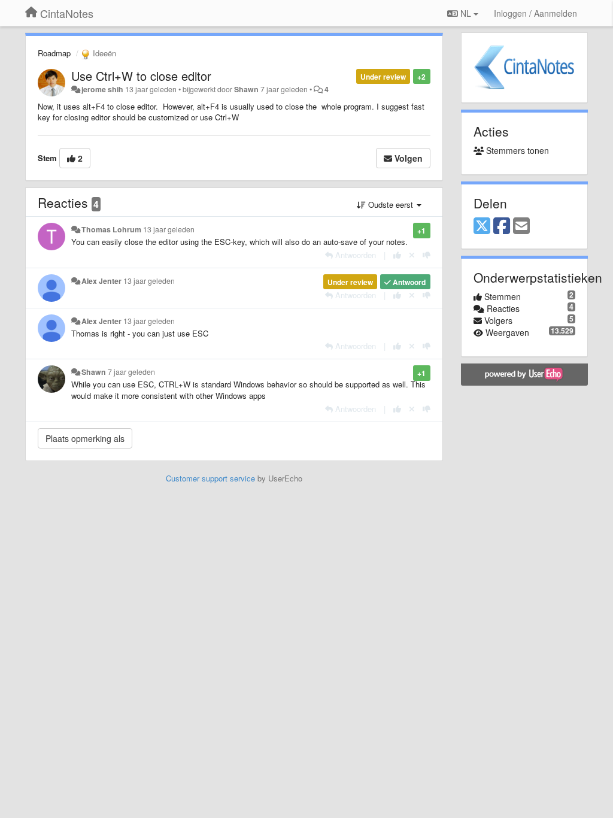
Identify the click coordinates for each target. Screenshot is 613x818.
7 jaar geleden (131, 371)
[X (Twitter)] (482, 226)
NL (466, 13)
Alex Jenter (101, 280)
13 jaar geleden (169, 229)
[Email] (521, 226)
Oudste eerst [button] (390, 204)
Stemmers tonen (516, 150)
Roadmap (54, 53)
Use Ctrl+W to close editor (141, 75)
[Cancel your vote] (412, 254)
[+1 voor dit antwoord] (397, 254)
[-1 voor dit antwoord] (426, 254)
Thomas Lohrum (111, 229)
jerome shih (102, 89)
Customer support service (210, 478)
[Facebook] (501, 226)
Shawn (246, 89)
